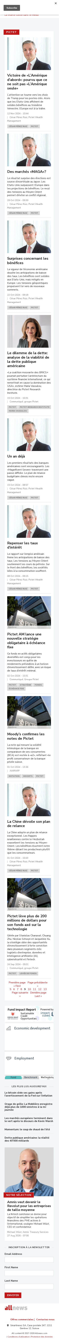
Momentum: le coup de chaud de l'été (27, 1129)
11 (34, 989)
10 (29, 989)
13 (45, 989)
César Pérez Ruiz (18, 126)
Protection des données (42, 1336)
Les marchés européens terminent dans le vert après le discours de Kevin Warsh (29, 1120)
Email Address (13, 1254)
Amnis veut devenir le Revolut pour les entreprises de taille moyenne (29, 1206)
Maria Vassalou (18, 411)
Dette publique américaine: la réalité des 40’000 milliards (27, 1139)
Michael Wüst (14, 1232)
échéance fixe (16, 688)
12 (39, 989)
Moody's (27, 776)
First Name (11, 1267)
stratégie (25, 685)
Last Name (11, 1280)
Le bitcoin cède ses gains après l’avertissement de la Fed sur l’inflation (28, 1094)
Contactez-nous (45, 1319)
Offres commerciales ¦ (22, 1319)
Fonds (38, 685)
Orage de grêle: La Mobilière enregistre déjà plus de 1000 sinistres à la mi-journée (28, 1107)
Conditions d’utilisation (19, 1336)
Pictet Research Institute (34, 407)
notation (14, 776)
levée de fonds (28, 973)
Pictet (11, 32)
